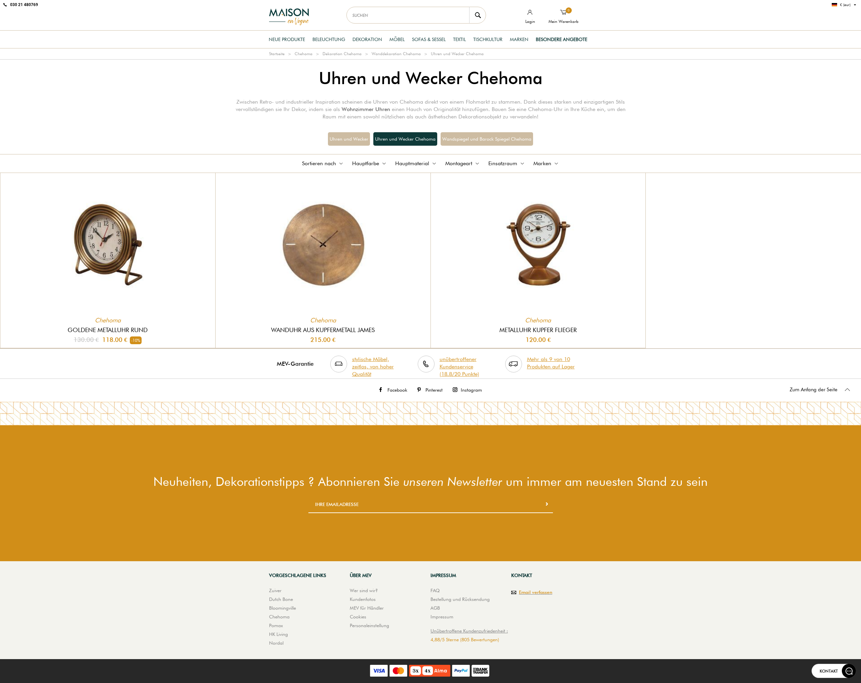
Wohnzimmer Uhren (366, 109)
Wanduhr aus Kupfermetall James (323, 329)
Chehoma (303, 53)
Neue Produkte (287, 39)
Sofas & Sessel (429, 39)
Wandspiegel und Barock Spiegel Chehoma (486, 139)
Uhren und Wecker (349, 139)
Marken (519, 39)
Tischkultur (487, 39)
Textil (459, 39)
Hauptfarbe (365, 163)
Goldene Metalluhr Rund (108, 329)
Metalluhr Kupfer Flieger (538, 329)
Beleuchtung (328, 39)
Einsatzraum (502, 163)
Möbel (397, 39)
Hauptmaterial (412, 163)
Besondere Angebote (561, 39)
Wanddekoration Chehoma (396, 53)
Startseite (277, 53)
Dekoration (367, 39)
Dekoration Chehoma (342, 53)
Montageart (458, 163)
